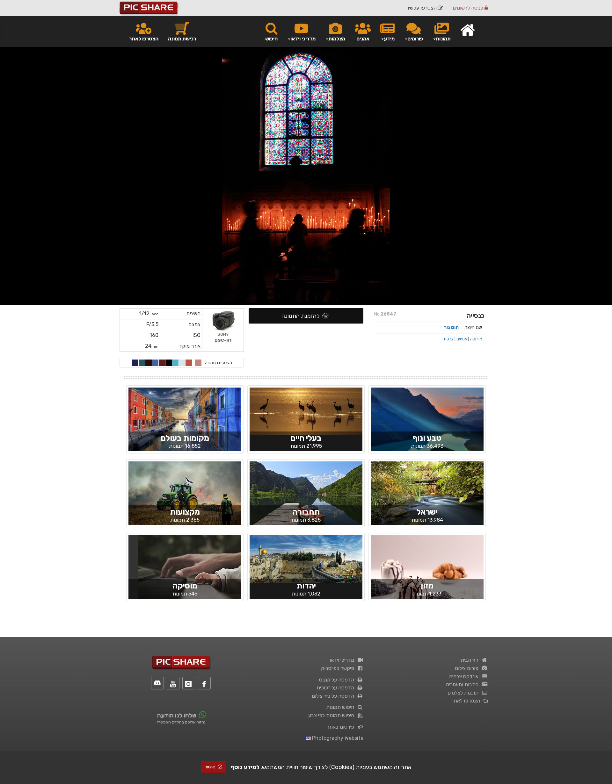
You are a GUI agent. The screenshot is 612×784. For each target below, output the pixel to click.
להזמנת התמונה (301, 315)
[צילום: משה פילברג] (184, 498)
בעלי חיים (306, 438)
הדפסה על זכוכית (337, 688)
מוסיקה (184, 585)
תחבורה (306, 512)
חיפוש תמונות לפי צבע (332, 715)
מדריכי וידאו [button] (303, 39)
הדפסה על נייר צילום (334, 696)
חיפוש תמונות (341, 707)
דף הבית (471, 660)
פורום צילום (468, 668)
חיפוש (271, 39)
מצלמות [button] (336, 39)
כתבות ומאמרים (463, 684)
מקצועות (185, 512)
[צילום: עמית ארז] (427, 498)
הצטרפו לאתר (143, 39)
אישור (210, 767)
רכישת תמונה (182, 39)
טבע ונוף (427, 438)
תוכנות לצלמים (464, 693)
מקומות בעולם (185, 438)
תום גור (451, 327)
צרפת (449, 338)
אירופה (476, 338)
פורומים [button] (415, 39)
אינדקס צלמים (465, 677)
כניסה (468, 8)
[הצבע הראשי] (198, 363)
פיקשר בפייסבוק (339, 668)
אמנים (362, 39)
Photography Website (337, 738)
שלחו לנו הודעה (177, 715)
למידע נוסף (245, 767)
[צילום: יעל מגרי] (306, 498)
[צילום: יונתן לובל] (306, 559)
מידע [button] (389, 39)
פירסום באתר (342, 727)
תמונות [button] (443, 39)
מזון (427, 585)
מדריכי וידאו (343, 660)
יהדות (306, 585)
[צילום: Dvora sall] (427, 572)
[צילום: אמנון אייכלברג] (427, 425)
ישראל (427, 512)
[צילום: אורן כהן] (184, 424)
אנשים (461, 338)
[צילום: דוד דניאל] (306, 411)
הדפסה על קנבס (338, 680)
